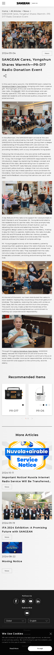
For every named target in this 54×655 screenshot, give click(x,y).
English (33, 621)
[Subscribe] (27, 613)
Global (9, 621)
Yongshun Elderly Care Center (14, 86)
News (47, 53)
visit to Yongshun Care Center (25, 351)
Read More (14, 648)
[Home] (27, 3)
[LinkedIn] (38, 601)
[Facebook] (16, 601)
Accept (40, 648)
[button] (32, 418)
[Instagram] (23, 601)
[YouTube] (30, 601)
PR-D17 (17, 91)
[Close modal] (50, 633)
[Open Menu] (3, 3)
